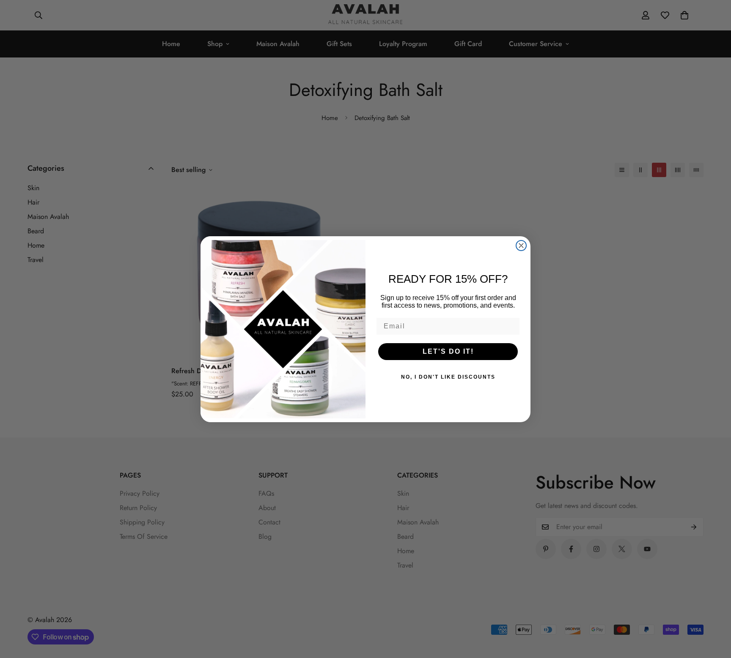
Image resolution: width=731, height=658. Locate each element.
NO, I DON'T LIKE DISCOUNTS (448, 377)
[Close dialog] (521, 245)
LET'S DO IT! (448, 351)
